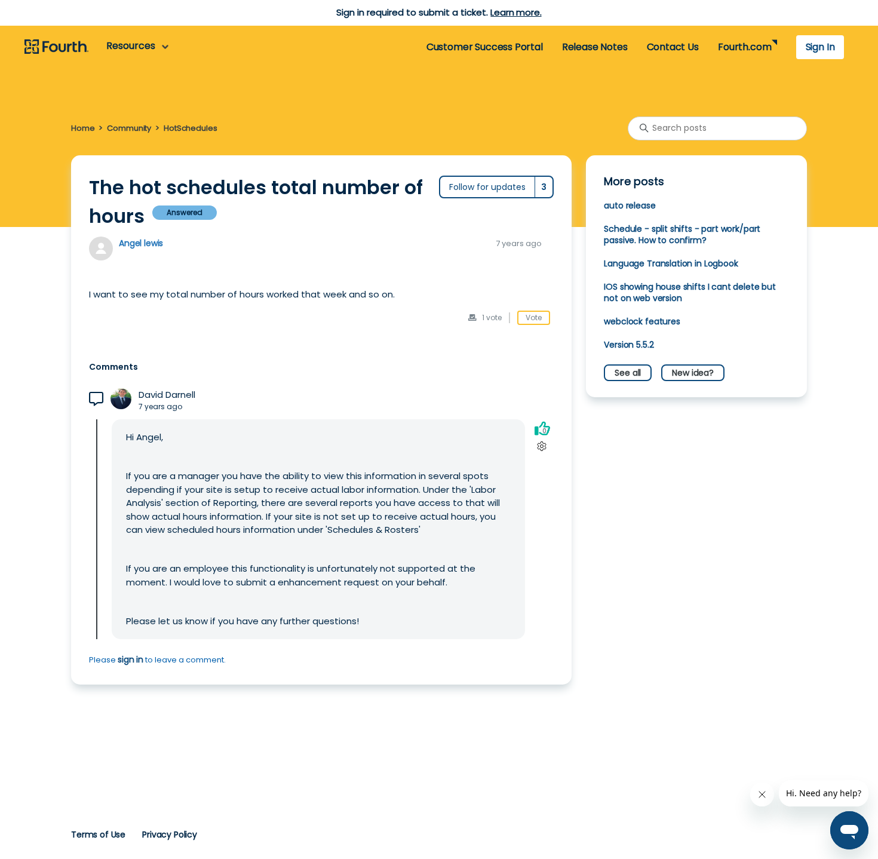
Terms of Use (98, 834)
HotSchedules (190, 128)
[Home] (56, 47)
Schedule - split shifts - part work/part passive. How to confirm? (682, 234)
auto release (629, 205)
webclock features (642, 321)
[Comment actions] (542, 446)
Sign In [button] (820, 47)
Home (82, 128)
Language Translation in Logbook (671, 263)
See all (628, 373)
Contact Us (673, 47)
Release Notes (595, 47)
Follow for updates (487, 187)
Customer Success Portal (484, 47)
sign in (130, 659)
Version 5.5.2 (628, 345)
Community (129, 128)
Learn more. (515, 12)
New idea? (693, 373)
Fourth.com (744, 47)
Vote (534, 317)
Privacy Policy (169, 834)
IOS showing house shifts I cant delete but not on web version (690, 292)
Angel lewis (141, 243)
